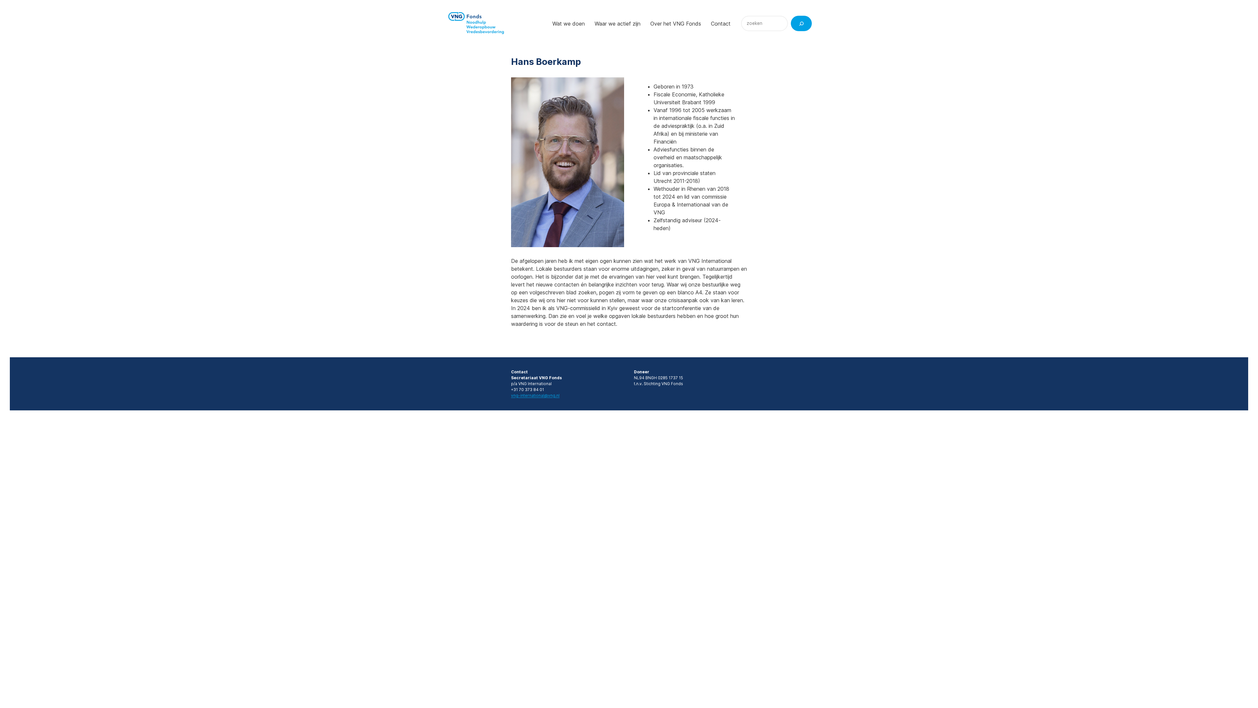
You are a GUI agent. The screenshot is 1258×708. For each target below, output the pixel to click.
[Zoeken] (801, 23)
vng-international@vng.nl (535, 395)
